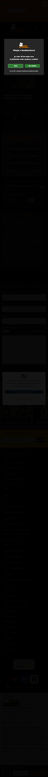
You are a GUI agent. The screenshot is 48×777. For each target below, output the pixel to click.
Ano (15, 66)
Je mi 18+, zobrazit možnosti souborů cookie (24, 71)
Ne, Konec (32, 66)
